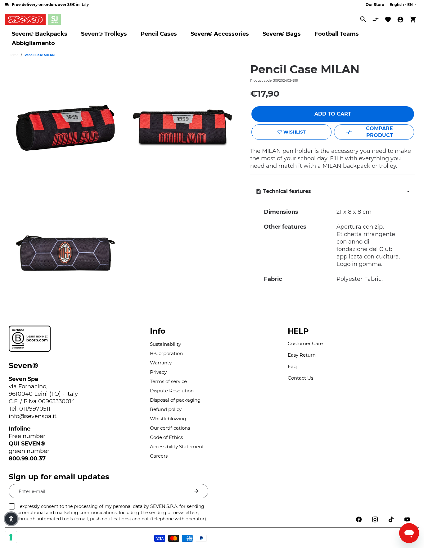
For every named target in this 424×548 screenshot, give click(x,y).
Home (13, 55)
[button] (11, 518)
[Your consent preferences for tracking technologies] (11, 537)
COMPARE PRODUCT (379, 132)
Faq (292, 366)
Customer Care (305, 343)
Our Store (375, 4)
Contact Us (300, 378)
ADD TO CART (332, 114)
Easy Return (302, 355)
